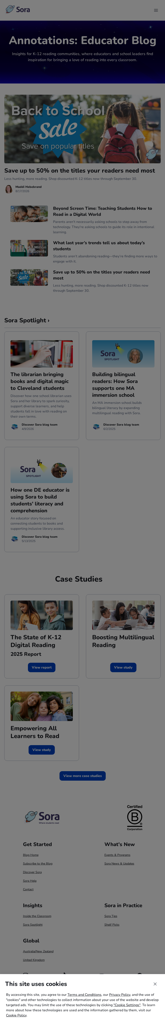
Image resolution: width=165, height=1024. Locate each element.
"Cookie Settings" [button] (127, 1005)
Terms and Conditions (84, 994)
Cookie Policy (16, 1015)
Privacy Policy (119, 994)
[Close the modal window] (155, 984)
